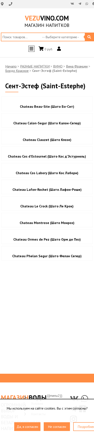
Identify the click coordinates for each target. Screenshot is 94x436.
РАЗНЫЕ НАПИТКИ (35, 66)
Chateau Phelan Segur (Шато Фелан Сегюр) (47, 256)
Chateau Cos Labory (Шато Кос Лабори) (47, 173)
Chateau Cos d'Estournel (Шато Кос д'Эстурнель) (47, 156)
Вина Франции (77, 66)
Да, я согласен (27, 424)
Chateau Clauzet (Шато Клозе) (47, 139)
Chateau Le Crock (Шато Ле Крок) (46, 206)
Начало (11, 66)
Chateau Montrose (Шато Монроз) (47, 223)
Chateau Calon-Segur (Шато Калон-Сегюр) (47, 123)
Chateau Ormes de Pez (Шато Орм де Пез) (47, 239)
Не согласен (57, 424)
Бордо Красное (17, 70)
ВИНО (58, 66)
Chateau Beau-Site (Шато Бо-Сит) (47, 106)
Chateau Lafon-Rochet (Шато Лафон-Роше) (47, 189)
